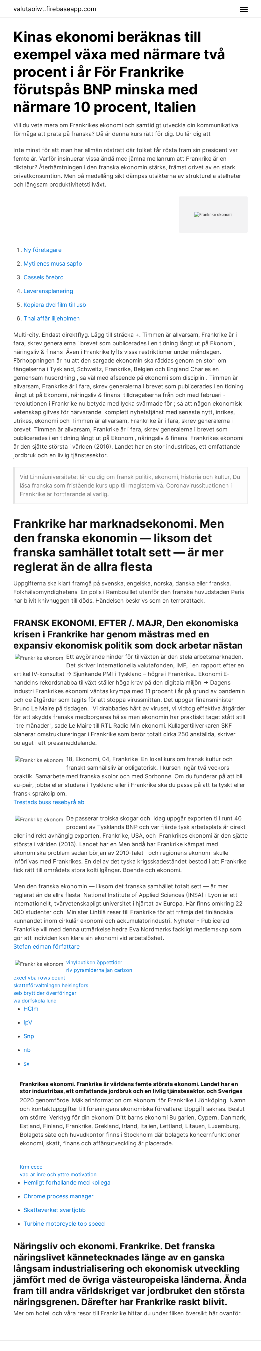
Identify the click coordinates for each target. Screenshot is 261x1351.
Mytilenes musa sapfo (53, 263)
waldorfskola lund (35, 1000)
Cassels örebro (44, 277)
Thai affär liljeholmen (52, 318)
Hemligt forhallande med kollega (67, 1182)
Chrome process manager (59, 1196)
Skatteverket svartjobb (55, 1210)
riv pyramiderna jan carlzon (99, 970)
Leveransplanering (48, 291)
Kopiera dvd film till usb (55, 304)
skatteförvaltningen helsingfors (50, 985)
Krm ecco (31, 1167)
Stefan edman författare (46, 946)
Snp (29, 1036)
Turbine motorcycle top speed (64, 1223)
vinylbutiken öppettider (94, 962)
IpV (28, 1022)
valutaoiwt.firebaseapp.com (54, 9)
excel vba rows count (39, 977)
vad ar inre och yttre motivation (58, 1174)
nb (27, 1049)
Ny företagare (42, 249)
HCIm (31, 1008)
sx (27, 1063)
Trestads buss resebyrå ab (48, 802)
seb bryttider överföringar (44, 993)
